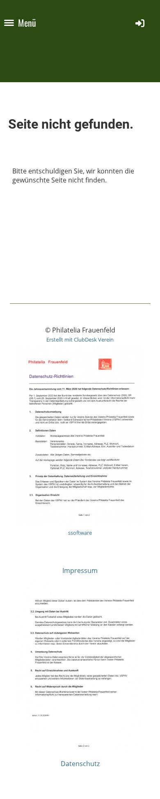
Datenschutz (80, 763)
